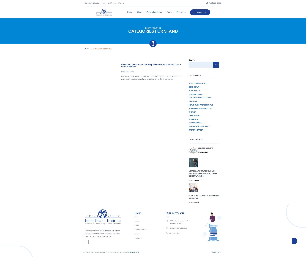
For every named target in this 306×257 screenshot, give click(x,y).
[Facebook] (87, 242)
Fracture (193, 101)
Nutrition (193, 119)
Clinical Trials (195, 94)
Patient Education (154, 12)
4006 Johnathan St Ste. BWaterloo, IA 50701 (178, 222)
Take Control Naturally (200, 126)
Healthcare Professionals (201, 105)
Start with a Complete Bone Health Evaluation (204, 197)
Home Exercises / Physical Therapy (200, 110)
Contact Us (181, 12)
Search (192, 60)
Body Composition (197, 83)
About (139, 12)
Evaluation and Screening (200, 98)
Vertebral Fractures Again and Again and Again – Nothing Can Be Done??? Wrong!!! (203, 173)
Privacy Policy (216, 252)
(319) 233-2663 (174, 233)
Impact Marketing (133, 252)
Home (129, 12)
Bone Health (194, 87)
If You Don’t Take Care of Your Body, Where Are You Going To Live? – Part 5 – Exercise (151, 66)
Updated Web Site (205, 148)
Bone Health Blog (199, 12)
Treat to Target (196, 130)
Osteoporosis (195, 123)
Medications (194, 116)
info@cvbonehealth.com (178, 228)
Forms (169, 12)
